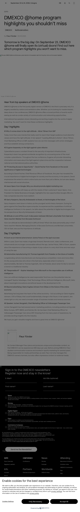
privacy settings (56, 491)
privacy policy (34, 493)
